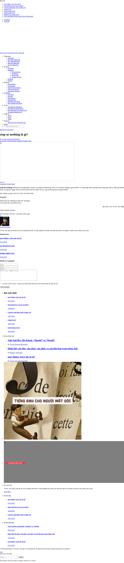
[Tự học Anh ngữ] (12, 53)
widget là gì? (8, 9)
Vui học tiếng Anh (13, 65)
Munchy (12, 353)
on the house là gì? (9, 11)
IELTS (9, 117)
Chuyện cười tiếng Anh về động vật (15, 7)
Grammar (11, 58)
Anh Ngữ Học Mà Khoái (15, 107)
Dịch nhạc (11, 95)
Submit (21, 557)
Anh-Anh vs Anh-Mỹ (14, 91)
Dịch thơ (10, 96)
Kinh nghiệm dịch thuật (15, 103)
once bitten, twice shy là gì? (12, 4)
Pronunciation (16, 72)
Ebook (6, 124)
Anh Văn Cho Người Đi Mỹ (15, 109)
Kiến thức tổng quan (14, 60)
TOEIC (9, 119)
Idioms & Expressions (14, 88)
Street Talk (15, 75)
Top (1, 552)
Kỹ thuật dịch (12, 100)
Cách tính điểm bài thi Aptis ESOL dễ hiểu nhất (18, 16)
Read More (7, 492)
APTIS (9, 116)
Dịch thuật (7, 93)
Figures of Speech (13, 89)
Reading (10, 79)
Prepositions (11, 84)
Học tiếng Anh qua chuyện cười (17, 110)
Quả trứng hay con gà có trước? (13, 6)
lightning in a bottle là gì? (11, 14)
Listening (10, 68)
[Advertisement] (62, 37)
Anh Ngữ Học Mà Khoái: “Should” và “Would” (31, 340)
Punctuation (11, 86)
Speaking (11, 70)
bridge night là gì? (9, 13)
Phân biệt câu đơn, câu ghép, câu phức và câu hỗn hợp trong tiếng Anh (43, 348)
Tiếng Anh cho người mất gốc (17, 123)
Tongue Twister (17, 77)
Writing (10, 81)
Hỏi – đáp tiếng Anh (14, 61)
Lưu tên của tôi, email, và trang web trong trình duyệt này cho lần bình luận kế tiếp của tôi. (30, 283)
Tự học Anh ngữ (7, 139)
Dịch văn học (12, 98)
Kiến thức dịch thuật (14, 102)
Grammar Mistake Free (15, 112)
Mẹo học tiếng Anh (13, 63)
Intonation (15, 74)
